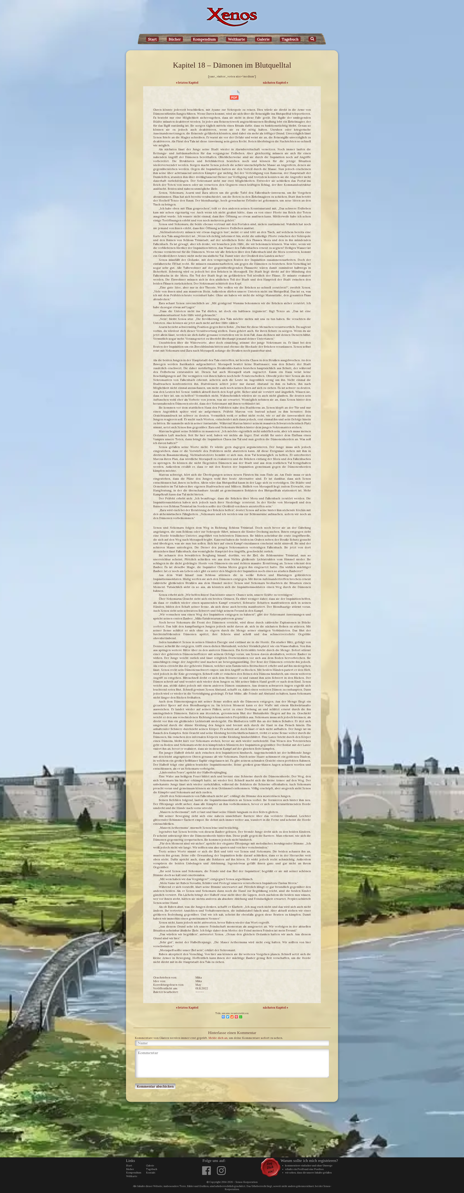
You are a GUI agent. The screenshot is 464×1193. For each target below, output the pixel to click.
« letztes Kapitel (187, 82)
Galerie (263, 39)
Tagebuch (290, 39)
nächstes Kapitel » (275, 82)
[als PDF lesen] (235, 100)
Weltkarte (236, 39)
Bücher (175, 39)
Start (152, 39)
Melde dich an (217, 1038)
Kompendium (204, 39)
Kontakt (150, 1172)
